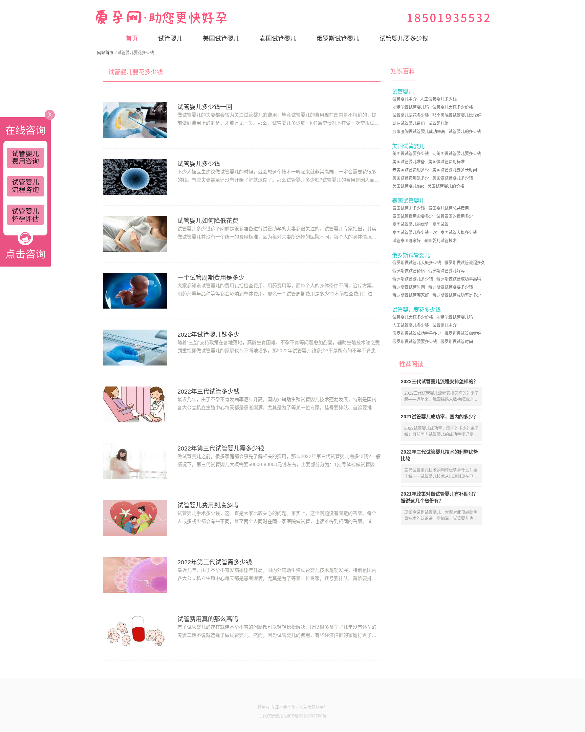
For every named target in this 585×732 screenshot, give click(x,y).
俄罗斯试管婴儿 (338, 38)
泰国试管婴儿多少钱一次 (414, 232)
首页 (132, 38)
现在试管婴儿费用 (408, 123)
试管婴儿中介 (404, 99)
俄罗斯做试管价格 (408, 271)
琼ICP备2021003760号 (305, 716)
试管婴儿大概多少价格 (452, 107)
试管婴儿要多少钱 (404, 38)
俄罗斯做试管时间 (408, 287)
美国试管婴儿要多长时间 (454, 170)
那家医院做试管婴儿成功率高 (418, 131)
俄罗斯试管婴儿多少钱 (412, 279)
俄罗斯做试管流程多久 (465, 262)
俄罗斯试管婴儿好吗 (446, 271)
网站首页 (105, 52)
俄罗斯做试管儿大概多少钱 (416, 262)
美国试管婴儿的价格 (446, 186)
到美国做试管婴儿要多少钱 (456, 153)
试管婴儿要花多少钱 (410, 115)
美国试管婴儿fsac (408, 186)
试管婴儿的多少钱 (465, 131)
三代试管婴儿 (271, 716)
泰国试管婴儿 (278, 38)
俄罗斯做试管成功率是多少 (456, 295)
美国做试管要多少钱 (410, 153)
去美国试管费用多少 (410, 170)
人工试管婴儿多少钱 (438, 99)
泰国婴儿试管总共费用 (448, 208)
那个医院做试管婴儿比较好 (456, 115)
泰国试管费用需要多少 (412, 216)
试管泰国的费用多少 (454, 216)
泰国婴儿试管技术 (440, 240)
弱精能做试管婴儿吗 (410, 107)
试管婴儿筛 (438, 123)
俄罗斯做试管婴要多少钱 (450, 287)
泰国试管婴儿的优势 (410, 224)
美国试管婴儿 (221, 38)
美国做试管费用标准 (446, 162)
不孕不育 (287, 707)
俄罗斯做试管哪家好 (410, 295)
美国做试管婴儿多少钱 (452, 178)
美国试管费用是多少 (410, 178)
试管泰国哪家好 (406, 240)
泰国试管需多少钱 (408, 208)
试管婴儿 (170, 38)
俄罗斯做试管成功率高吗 (458, 279)
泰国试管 (440, 224)
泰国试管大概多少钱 (458, 232)
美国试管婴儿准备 (408, 162)
